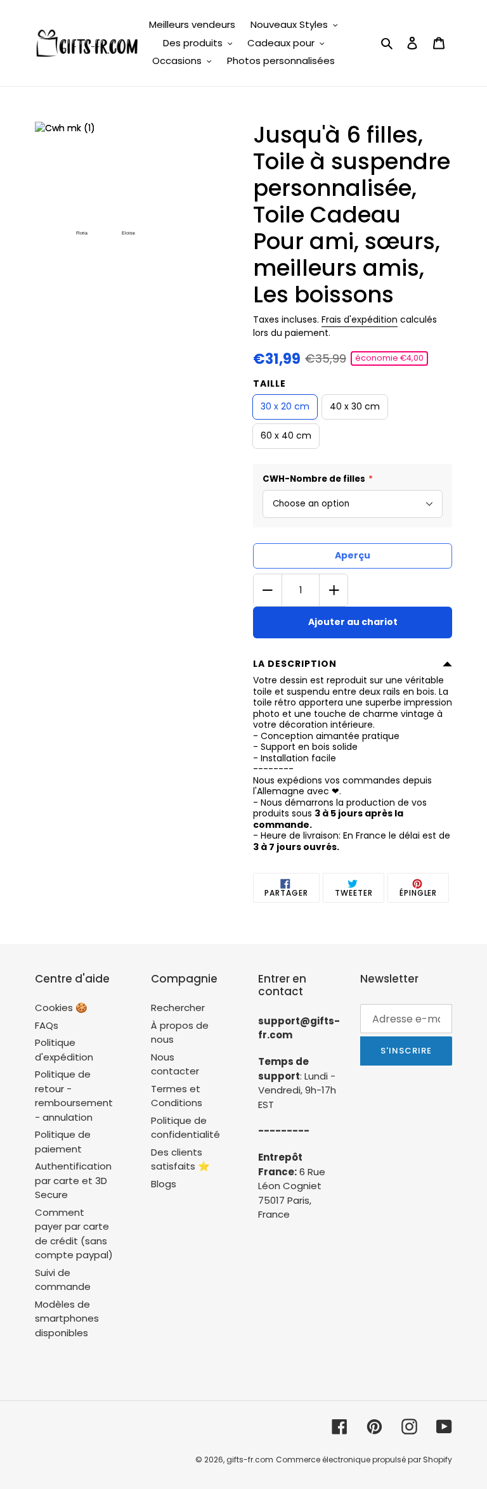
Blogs (163, 1183)
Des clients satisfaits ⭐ (180, 1159)
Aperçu (352, 555)
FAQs (46, 1025)
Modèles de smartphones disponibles (67, 1318)
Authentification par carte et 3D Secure (73, 1180)
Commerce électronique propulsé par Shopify (364, 1459)
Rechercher (178, 1007)
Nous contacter (175, 1064)
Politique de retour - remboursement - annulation (74, 1095)
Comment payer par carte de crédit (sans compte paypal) (74, 1234)
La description (295, 663)
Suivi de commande (63, 1280)
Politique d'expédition (64, 1050)
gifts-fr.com (249, 1459)
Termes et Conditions (176, 1096)
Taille (269, 383)
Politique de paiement (63, 1142)
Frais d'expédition (359, 319)
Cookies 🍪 (61, 1007)
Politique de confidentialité (185, 1128)
